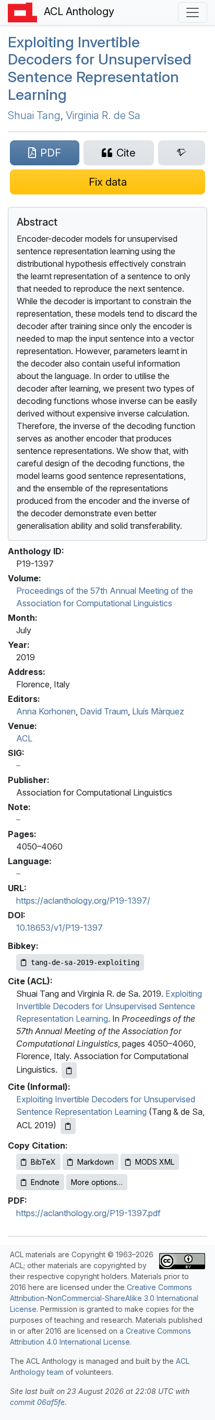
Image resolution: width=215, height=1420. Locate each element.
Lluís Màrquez (158, 711)
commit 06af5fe (37, 1402)
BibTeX (43, 1161)
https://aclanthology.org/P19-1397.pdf (88, 1213)
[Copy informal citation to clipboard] (68, 1126)
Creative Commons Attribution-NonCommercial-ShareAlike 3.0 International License (104, 1298)
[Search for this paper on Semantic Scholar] (181, 152)
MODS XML (154, 1161)
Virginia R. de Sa (103, 115)
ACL (24, 738)
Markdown (95, 1161)
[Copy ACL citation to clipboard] (69, 1070)
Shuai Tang (34, 115)
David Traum (104, 711)
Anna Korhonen (46, 711)
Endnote (45, 1182)
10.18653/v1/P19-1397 (59, 927)
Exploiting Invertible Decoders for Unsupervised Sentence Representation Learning (100, 68)
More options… (97, 1182)
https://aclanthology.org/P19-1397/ (83, 900)
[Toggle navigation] (192, 12)
